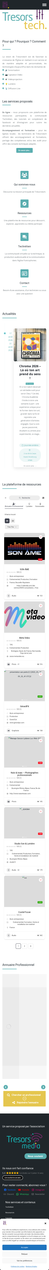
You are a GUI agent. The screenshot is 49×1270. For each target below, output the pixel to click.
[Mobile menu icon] (44, 5)
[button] (45, 1223)
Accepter (24, 1247)
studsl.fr (13, 862)
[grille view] (7, 520)
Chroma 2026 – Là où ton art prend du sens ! (30, 372)
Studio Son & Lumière (24, 843)
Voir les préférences (24, 1261)
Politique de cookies (17, 1266)
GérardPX (24, 706)
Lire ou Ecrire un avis (13, 1178)
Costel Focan (24, 912)
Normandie (36, 651)
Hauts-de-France (25, 651)
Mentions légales (31, 1266)
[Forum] (24, 237)
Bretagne (14, 651)
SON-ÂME (24, 569)
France (12, 582)
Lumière (29, 506)
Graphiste (15, 731)
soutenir (35, 1156)
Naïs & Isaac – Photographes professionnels (24, 773)
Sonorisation (40, 506)
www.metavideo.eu (17, 656)
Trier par (10, 527)
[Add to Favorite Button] (40, 537)
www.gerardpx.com (17, 723)
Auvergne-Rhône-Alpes (20, 788)
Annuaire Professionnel (14, 506)
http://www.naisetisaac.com (20, 794)
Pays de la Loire (26, 653)
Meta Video (24, 638)
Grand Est (13, 719)
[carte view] (12, 520)
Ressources (9, 1212)
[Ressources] (24, 204)
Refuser (24, 1254)
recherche (26, 498)
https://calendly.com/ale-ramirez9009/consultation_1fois (26, 587)
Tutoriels (8, 1218)
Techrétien (9, 1207)
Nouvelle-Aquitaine (22, 582)
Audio (14, 596)
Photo (14, 664)
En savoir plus (29, 466)
